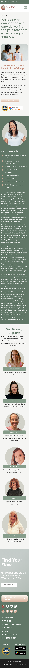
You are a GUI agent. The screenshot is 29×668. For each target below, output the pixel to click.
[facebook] (7, 606)
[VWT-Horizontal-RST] (8, 6)
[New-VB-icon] (3, 610)
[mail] (15, 606)
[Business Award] (4, 105)
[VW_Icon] (3, 605)
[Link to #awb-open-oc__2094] (25, 7)
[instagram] (11, 606)
